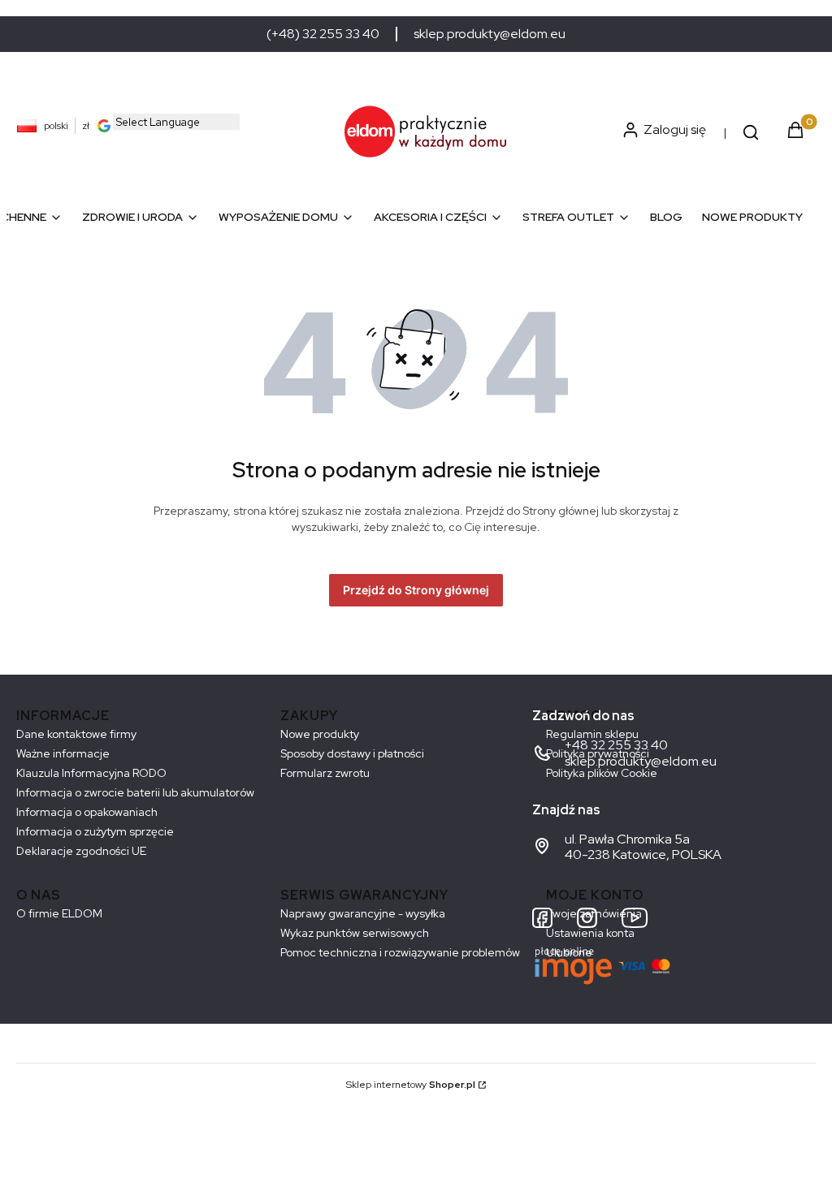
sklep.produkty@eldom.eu (490, 34)
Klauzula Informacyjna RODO (91, 773)
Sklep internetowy (410, 1084)
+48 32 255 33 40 (616, 745)
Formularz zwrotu (325, 773)
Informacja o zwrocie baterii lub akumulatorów (135, 792)
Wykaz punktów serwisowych (354, 933)
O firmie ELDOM (59, 913)
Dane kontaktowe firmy (76, 734)
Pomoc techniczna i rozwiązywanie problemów (400, 952)
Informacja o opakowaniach (87, 812)
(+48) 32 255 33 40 (322, 34)
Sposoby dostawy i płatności (352, 753)
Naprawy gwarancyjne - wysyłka (362, 913)
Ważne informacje (63, 753)
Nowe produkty (319, 734)
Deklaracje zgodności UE (81, 851)
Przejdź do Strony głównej (416, 590)
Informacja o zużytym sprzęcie (95, 831)
